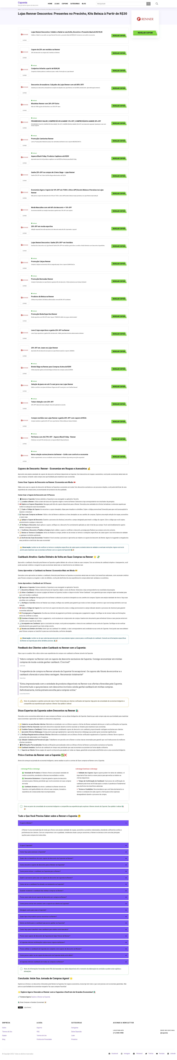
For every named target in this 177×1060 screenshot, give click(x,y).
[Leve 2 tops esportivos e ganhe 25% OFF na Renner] (24, 332)
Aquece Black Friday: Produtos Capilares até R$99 (50, 156)
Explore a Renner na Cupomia (40, 997)
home (50, 4)
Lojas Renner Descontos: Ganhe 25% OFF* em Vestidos (52, 242)
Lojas (57, 4)
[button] (73, 823)
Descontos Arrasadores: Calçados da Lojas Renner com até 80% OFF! (57, 85)
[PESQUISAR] (148, 4)
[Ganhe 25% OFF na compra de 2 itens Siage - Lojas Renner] (24, 174)
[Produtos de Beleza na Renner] (24, 297)
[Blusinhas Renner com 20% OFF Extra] (24, 104)
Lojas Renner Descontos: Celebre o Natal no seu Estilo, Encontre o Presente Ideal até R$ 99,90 (66, 32)
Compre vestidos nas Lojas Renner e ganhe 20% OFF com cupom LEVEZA (58, 418)
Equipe (4, 1035)
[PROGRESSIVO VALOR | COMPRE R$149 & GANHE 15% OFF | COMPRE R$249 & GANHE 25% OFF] (24, 122)
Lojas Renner (27, 1007)
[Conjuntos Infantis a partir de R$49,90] (24, 69)
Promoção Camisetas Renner (42, 139)
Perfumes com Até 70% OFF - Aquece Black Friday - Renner (53, 437)
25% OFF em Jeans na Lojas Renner (44, 348)
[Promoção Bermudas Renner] (24, 280)
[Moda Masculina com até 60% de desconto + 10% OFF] (24, 209)
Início (19, 9)
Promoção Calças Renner (41, 261)
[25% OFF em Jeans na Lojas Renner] (24, 350)
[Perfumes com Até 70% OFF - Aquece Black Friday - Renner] (24, 438)
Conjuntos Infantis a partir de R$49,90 (45, 68)
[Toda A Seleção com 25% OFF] (24, 402)
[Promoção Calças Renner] (24, 262)
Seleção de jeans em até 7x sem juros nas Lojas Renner (52, 384)
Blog (84, 4)
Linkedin (173, 1053)
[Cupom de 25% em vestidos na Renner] (24, 52)
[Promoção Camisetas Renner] (24, 139)
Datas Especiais (76, 1031)
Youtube (161, 1053)
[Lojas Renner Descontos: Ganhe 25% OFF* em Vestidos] (24, 245)
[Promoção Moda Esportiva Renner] (24, 315)
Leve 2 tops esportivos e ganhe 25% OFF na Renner (50, 330)
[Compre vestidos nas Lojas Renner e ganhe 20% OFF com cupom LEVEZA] (24, 420)
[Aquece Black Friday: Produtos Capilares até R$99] (24, 157)
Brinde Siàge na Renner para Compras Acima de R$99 (51, 367)
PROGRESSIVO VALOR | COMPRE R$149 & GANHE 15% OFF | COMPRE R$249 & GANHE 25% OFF (66, 121)
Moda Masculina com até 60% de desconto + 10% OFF (51, 207)
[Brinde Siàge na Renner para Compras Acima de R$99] (24, 367)
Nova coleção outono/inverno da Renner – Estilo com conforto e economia (59, 454)
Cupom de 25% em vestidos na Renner (45, 50)
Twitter (150, 1053)
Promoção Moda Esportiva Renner (44, 314)
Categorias (75, 4)
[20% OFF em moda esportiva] (24, 227)
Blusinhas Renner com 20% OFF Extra (45, 104)
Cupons (65, 4)
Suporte (39, 1028)
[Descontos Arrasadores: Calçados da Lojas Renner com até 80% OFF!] (24, 87)
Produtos (74, 1039)
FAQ (38, 1031)
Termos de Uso (7, 1031)
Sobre (4, 1028)
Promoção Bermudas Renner (42, 279)
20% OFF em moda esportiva (42, 226)
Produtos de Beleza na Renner (42, 297)
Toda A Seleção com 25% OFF (42, 402)
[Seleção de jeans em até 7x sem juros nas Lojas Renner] (24, 385)
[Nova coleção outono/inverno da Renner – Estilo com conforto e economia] (24, 455)
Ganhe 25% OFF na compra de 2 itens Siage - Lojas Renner (53, 172)
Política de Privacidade (44, 1039)
